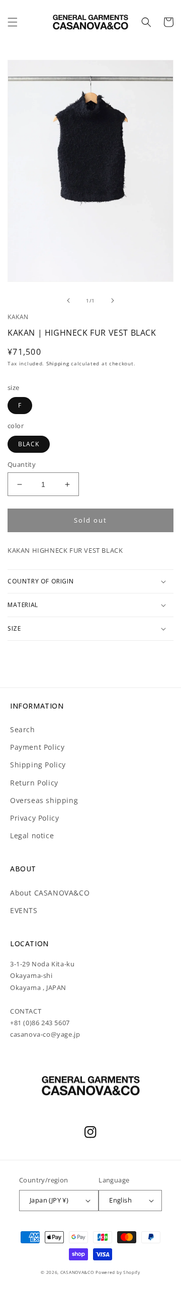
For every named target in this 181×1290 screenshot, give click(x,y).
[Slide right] (113, 300)
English (120, 1200)
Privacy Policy (34, 818)
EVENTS (24, 910)
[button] (13, 22)
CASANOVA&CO (77, 1272)
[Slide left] (68, 300)
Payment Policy (37, 747)
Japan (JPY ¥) (49, 1200)
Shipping (57, 363)
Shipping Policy (38, 764)
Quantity (22, 464)
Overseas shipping (44, 800)
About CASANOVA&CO (49, 893)
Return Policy (34, 782)
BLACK (28, 444)
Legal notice (32, 835)
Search (22, 729)
